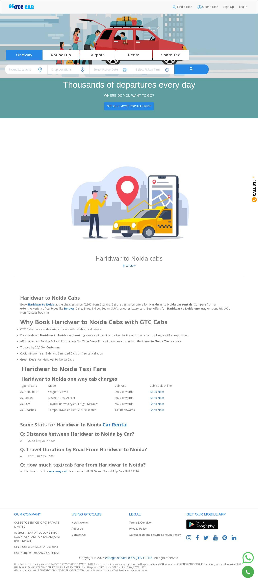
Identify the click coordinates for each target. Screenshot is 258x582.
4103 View (129, 265)
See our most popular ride (129, 106)
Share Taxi (171, 55)
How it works (80, 522)
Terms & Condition (140, 522)
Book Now (157, 392)
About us (77, 528)
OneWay (24, 55)
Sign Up (228, 6)
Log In (243, 6)
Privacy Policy (138, 528)
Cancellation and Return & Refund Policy (155, 534)
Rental (134, 55)
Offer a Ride (210, 6)
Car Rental (115, 424)
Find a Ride (184, 6)
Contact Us (79, 534)
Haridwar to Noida (41, 304)
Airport (97, 55)
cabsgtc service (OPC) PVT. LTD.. (128, 558)
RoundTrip (61, 55)
